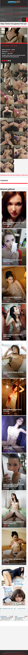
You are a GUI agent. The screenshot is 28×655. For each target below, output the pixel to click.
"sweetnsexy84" (11, 51)
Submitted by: (5, 51)
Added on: (4, 49)
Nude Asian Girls (18, 6)
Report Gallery (14, 46)
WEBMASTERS (4, 653)
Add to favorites (5, 46)
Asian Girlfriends (19, 14)
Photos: (3, 53)
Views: (8, 53)
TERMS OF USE (17, 653)
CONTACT (21, 652)
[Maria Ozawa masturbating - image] (7, 70)
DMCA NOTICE (10, 653)
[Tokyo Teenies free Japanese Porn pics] (14, 2)
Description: (4, 55)
